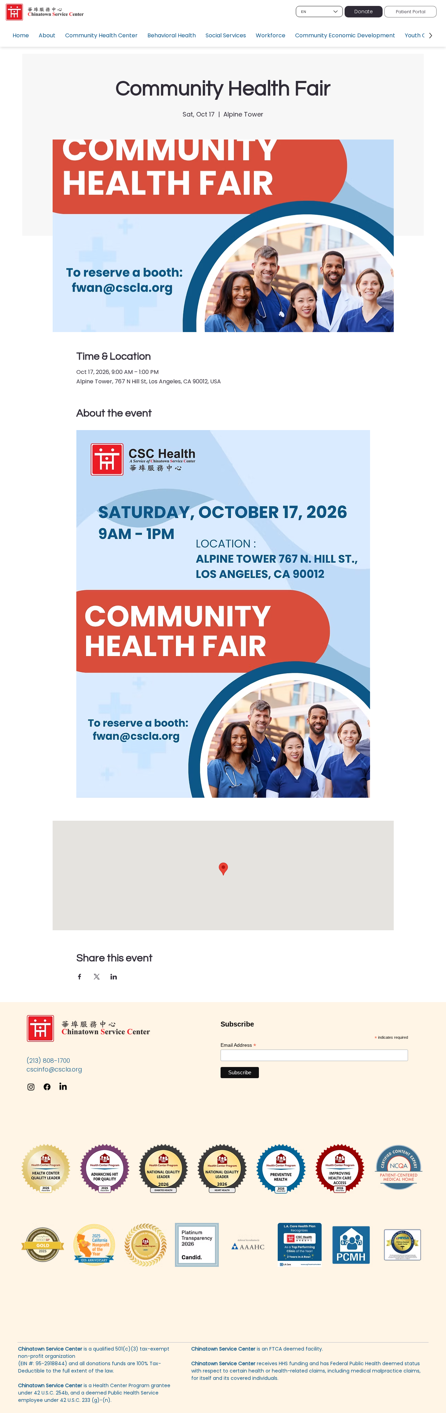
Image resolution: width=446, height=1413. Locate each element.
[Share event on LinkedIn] (113, 976)
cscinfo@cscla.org (54, 1069)
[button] (47, 35)
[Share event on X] (96, 976)
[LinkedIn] (63, 1086)
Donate (363, 11)
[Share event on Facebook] (79, 976)
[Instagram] (31, 1086)
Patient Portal (410, 11)
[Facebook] (47, 1086)
